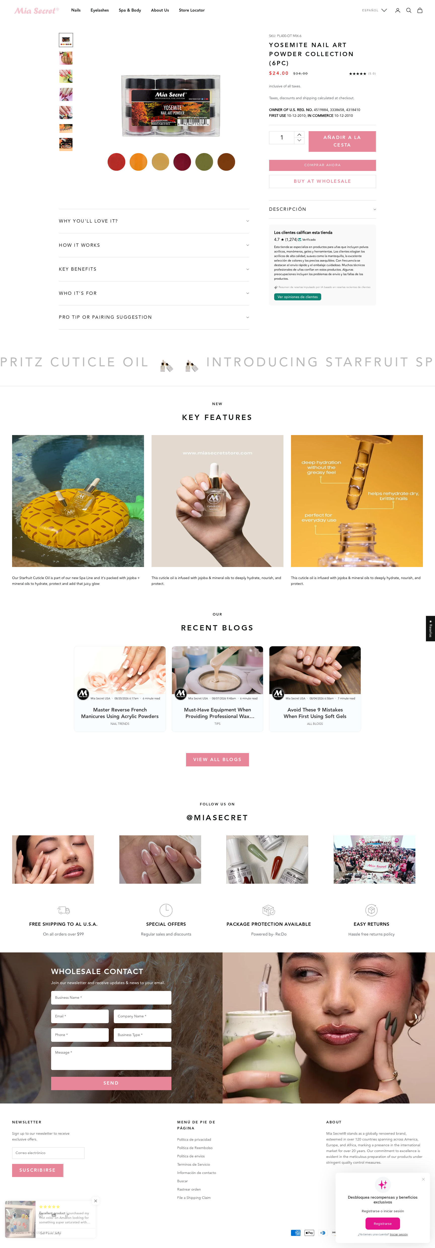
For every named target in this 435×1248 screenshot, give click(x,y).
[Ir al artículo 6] (66, 128)
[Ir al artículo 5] (66, 112)
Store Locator (192, 10)
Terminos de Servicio (193, 1164)
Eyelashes (100, 10)
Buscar (182, 1181)
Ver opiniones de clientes (298, 296)
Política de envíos (191, 1156)
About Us (160, 10)
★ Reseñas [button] (430, 628)
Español (370, 10)
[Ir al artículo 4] (66, 94)
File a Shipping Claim (194, 1197)
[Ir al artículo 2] (66, 58)
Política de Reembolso (194, 1148)
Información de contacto (196, 1172)
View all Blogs (217, 759)
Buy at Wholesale (323, 181)
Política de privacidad (194, 1139)
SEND (111, 1083)
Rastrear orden (189, 1189)
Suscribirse (37, 1170)
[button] (100, 1201)
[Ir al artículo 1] (66, 40)
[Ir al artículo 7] (66, 144)
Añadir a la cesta (342, 141)
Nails (76, 10)
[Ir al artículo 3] (66, 76)
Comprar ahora (322, 165)
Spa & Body (130, 10)
